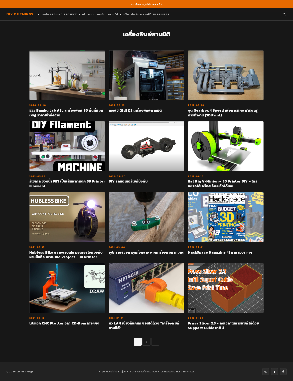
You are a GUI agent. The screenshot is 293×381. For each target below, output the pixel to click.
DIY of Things (19, 14)
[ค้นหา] (284, 14)
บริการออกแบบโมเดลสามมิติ (100, 14)
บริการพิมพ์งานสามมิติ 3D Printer (146, 14)
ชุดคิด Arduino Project (59, 14)
